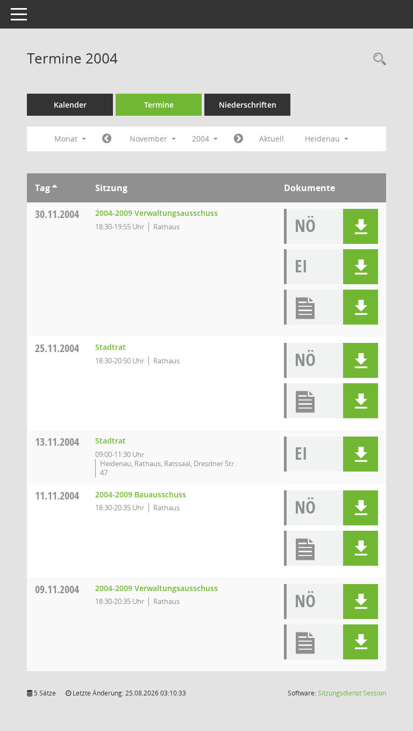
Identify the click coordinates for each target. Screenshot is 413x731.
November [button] (149, 138)
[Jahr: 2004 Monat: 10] (106, 139)
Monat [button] (67, 138)
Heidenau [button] (323, 138)
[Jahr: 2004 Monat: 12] (238, 139)
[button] (360, 226)
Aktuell (271, 138)
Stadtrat (110, 347)
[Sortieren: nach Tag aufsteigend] (54, 188)
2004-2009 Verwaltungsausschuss (156, 213)
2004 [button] (201, 138)
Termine (159, 105)
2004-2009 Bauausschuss (140, 494)
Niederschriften (247, 105)
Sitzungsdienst (352, 693)
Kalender (70, 105)
